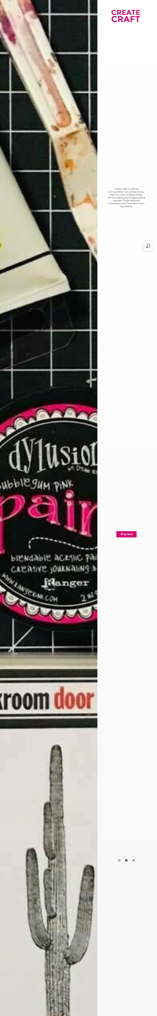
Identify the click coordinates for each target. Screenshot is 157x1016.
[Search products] (148, 246)
